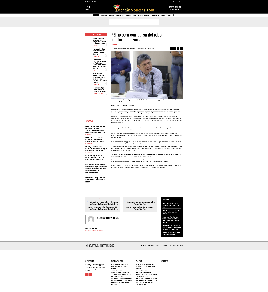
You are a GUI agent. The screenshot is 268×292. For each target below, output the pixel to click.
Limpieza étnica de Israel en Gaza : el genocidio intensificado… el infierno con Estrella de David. (103, 208)
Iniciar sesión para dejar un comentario (94, 230)
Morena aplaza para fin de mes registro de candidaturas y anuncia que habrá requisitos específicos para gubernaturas (95, 129)
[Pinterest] (178, 48)
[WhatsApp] (181, 48)
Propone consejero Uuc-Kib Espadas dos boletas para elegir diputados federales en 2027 (95, 158)
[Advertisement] (134, 22)
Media (95, 70)
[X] (174, 48)
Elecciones (88, 134)
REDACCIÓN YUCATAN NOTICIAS (126, 48)
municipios (96, 56)
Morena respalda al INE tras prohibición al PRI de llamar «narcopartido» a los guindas (94, 139)
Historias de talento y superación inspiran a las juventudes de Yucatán (99, 51)
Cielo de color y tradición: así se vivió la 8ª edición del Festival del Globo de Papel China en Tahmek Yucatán (100, 64)
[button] (173, 15)
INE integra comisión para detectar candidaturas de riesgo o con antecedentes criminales (96, 149)
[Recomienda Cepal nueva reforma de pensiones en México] (88, 90)
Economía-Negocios (98, 93)
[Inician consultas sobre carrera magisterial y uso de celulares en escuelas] (88, 40)
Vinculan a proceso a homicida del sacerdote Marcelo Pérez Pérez (140, 208)
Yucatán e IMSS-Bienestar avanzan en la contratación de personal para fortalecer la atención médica (100, 78)
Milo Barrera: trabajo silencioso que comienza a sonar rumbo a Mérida (95, 180)
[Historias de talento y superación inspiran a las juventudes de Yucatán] (88, 51)
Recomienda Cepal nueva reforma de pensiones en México (99, 89)
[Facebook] (171, 48)
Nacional (96, 45)
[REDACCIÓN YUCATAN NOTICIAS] (112, 49)
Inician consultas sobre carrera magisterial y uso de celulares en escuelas (99, 40)
